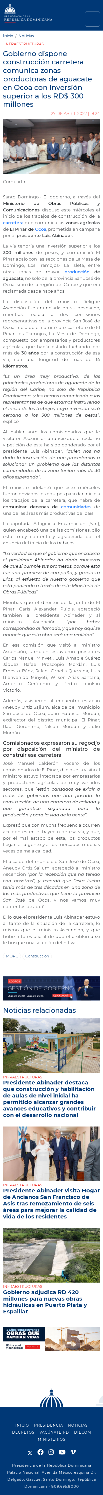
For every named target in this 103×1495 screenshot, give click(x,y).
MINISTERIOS (52, 1439)
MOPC (12, 956)
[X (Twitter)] (30, 1452)
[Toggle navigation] (92, 19)
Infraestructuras (24, 44)
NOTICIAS (78, 1425)
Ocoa (40, 229)
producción (79, 271)
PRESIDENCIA (48, 1425)
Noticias (26, 36)
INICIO (22, 1425)
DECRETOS (23, 1432)
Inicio (8, 36)
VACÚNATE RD (54, 1432)
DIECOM (82, 1432)
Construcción (37, 956)
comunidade (75, 506)
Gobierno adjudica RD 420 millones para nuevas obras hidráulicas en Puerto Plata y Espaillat (45, 1302)
